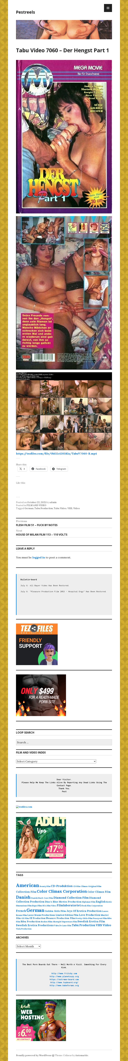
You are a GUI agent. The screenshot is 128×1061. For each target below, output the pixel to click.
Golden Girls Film (55, 910)
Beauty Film (45, 886)
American (27, 885)
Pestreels (25, 12)
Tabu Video (60, 508)
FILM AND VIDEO (36, 505)
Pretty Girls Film (84, 918)
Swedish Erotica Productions (35, 925)
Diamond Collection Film (71, 898)
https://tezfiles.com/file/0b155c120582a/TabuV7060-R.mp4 (56, 453)
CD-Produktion (62, 886)
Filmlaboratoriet (69, 905)
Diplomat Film (88, 902)
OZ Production (37, 918)
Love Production (89, 914)
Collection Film (26, 891)
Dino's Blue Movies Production (63, 901)
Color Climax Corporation (62, 891)
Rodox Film (46, 921)
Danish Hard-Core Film (42, 898)
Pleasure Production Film (60, 918)
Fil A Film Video (49, 906)
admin (53, 502)
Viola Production (24, 929)
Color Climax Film (99, 891)
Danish (23, 897)
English (101, 901)
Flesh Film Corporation (92, 906)
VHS (69, 508)
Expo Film (37, 905)
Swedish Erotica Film (91, 921)
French (21, 910)
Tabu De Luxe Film (62, 925)
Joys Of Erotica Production (84, 910)
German (29, 508)
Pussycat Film (100, 918)
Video (76, 508)
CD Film (76, 886)
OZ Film (25, 918)
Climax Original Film (91, 886)
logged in (38, 557)
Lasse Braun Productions (41, 915)
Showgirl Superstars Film (65, 921)
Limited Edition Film (67, 915)
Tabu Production (43, 508)
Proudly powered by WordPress (33, 1055)
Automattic (81, 1055)
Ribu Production (30, 921)
